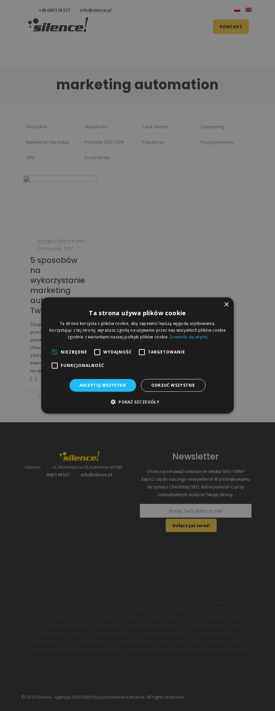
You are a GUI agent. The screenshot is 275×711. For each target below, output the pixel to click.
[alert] (137, 355)
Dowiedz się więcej (188, 337)
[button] (137, 401)
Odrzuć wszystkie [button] (173, 385)
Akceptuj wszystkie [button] (102, 385)
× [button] (226, 304)
